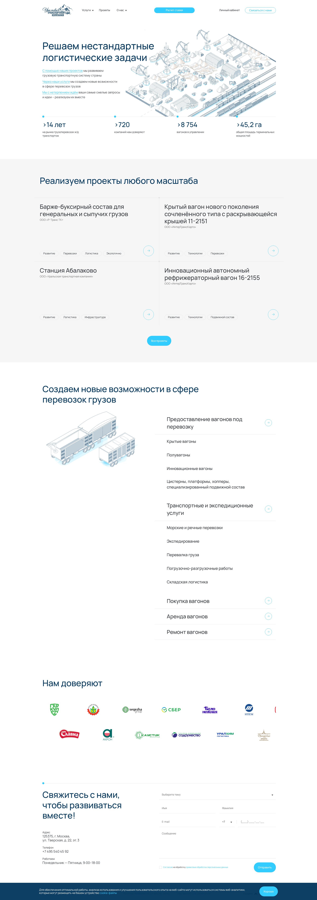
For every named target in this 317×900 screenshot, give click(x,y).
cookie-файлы (108, 893)
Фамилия (227, 808)
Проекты (104, 10)
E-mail (166, 821)
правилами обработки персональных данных (207, 867)
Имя (164, 808)
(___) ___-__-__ (252, 821)
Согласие (168, 867)
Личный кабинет (229, 10)
